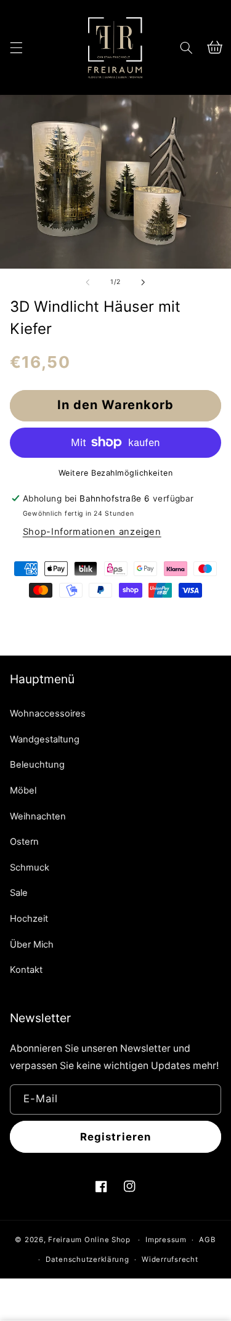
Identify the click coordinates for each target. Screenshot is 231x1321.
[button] (16, 47)
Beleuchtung (37, 764)
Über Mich (32, 944)
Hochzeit (29, 918)
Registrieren (115, 1137)
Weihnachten (38, 816)
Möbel (23, 790)
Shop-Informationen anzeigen (92, 531)
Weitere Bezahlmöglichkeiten (115, 473)
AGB (207, 1239)
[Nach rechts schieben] (143, 282)
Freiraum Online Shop (89, 1239)
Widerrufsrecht (170, 1259)
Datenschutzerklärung (87, 1259)
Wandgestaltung (44, 739)
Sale (19, 892)
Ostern (24, 841)
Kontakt (26, 969)
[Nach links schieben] (87, 282)
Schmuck (29, 867)
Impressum (166, 1239)
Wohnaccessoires (48, 713)
